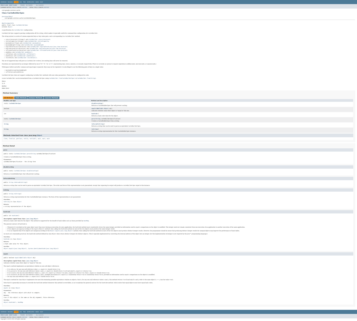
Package (10, 2)
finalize (12, 138)
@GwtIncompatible (8, 23)
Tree (24, 2)
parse (93, 119)
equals (93, 108)
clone (5, 138)
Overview (4, 2)
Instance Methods (35, 98)
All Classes (40, 5)
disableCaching (96, 103)
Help (41, 2)
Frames (22, 5)
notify (26, 138)
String (98, 119)
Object (10, 27)
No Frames (29, 5)
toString (94, 129)
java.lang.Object (7, 16)
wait (39, 138)
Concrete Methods (51, 98)
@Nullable (100, 108)
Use (21, 2)
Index (37, 2)
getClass (19, 138)
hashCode (94, 113)
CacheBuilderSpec (22, 25)
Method (24, 7)
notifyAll (33, 138)
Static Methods (21, 98)
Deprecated (30, 2)
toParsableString (97, 124)
